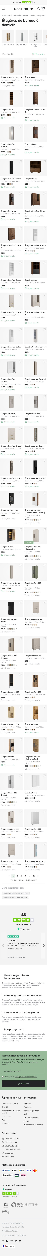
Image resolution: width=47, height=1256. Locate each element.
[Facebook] (4, 1241)
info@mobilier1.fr (12, 1146)
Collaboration (7, 1116)
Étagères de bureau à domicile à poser (15, 897)
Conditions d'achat (9, 1231)
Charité (5, 1107)
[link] (9, 876)
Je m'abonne (23, 1084)
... (29, 876)
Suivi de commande (31, 1118)
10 (34, 876)
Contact (5, 1123)
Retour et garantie (31, 1110)
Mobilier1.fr (6, 16)
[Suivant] (38, 876)
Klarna (26, 1121)
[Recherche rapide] (38, 9)
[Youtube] (12, 1241)
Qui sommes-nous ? (10, 1103)
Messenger (9, 1153)
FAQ (25, 1114)
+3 (40, 520)
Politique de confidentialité (13, 1227)
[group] (23, 941)
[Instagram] (8, 1241)
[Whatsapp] (21, 1241)
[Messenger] (17, 1241)
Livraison (27, 1103)
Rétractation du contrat (33, 1125)
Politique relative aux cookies (14, 1235)
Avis (3, 1120)
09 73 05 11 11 (11, 1142)
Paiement (27, 1107)
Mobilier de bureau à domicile (24, 16)
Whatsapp (9, 1156)
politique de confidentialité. (26, 1077)
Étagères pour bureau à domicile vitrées (16, 893)
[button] (23, 2)
